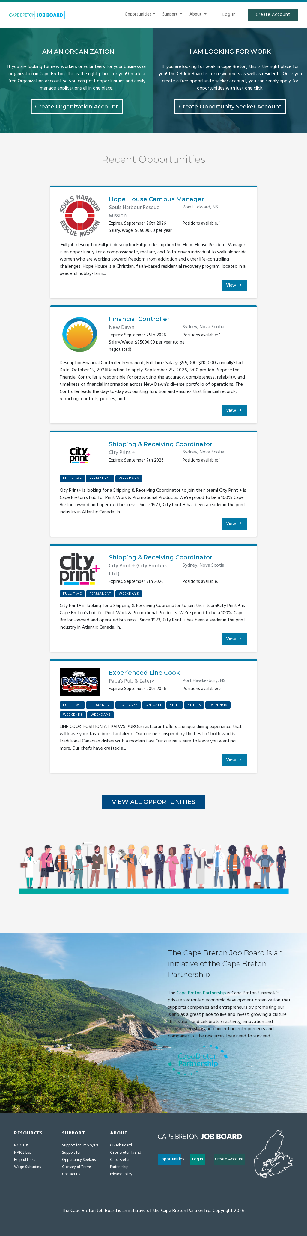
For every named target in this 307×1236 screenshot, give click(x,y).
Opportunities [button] (138, 14)
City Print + (122, 453)
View (231, 285)
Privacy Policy (121, 1174)
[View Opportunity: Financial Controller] (80, 337)
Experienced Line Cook (144, 672)
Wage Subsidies (27, 1167)
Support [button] (170, 14)
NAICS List (22, 1152)
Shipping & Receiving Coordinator (160, 444)
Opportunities (170, 1159)
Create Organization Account (76, 106)
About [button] (196, 14)
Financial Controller (139, 319)
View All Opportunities (153, 801)
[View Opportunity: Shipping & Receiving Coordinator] (80, 457)
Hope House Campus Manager (156, 199)
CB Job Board (121, 1145)
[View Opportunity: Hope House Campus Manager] (80, 218)
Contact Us (71, 1174)
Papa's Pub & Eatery (131, 681)
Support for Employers (80, 1145)
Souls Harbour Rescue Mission (134, 212)
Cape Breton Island (125, 1152)
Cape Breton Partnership (201, 993)
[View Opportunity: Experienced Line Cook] (80, 685)
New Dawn (121, 327)
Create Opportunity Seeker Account (230, 106)
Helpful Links (24, 1160)
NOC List (21, 1145)
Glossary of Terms (76, 1167)
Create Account (273, 14)
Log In (229, 14)
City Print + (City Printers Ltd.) (138, 570)
